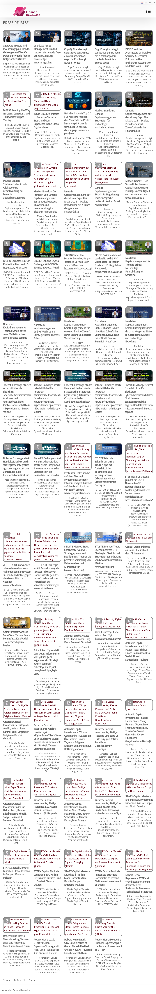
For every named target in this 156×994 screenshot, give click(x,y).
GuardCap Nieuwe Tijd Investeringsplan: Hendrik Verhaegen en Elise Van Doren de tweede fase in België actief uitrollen (16, 52)
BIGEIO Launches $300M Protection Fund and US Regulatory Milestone (16, 264)
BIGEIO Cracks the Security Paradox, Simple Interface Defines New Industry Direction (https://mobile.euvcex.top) (78, 261)
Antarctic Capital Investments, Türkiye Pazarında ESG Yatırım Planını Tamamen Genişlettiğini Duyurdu (45, 806)
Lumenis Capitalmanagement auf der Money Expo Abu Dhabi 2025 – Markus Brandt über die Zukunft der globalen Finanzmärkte (77, 201)
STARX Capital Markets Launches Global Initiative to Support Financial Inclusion (16, 872)
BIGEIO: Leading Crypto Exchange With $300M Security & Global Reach (46, 264)
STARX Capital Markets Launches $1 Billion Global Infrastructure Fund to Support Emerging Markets (77, 878)
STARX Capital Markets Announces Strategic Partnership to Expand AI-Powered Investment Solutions (108, 878)
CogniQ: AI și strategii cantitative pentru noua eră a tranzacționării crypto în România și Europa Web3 (107, 56)
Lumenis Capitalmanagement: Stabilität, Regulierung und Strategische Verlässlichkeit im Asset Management (107, 196)
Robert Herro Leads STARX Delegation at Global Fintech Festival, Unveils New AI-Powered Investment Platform (78, 946)
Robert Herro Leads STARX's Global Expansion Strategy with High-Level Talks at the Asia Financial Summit (47, 946)
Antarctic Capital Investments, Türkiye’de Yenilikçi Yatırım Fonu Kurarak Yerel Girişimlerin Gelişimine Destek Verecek (16, 730)
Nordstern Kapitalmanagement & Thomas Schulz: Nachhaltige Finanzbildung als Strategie (137, 266)
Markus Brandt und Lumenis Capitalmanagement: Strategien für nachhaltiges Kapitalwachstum (106, 119)
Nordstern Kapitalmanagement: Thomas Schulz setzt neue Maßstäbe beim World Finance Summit (15, 330)
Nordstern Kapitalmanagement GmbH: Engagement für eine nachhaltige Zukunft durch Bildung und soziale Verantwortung (77, 330)
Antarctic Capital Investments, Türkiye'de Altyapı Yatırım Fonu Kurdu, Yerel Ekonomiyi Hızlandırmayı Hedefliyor (108, 806)
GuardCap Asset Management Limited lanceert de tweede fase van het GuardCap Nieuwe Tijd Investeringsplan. (47, 54)
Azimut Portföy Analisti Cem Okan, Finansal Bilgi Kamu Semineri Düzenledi (77, 639)
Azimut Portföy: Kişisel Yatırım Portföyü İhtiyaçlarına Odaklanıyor (108, 635)
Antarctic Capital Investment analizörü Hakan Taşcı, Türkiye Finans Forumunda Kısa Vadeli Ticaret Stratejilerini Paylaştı (137, 651)
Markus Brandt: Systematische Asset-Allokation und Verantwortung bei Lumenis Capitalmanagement (15, 189)
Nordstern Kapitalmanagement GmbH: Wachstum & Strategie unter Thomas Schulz (47, 331)
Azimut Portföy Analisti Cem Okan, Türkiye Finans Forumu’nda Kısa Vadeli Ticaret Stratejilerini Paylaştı (16, 638)
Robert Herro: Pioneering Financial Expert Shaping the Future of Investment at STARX (108, 944)
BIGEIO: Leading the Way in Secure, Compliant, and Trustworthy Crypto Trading (16, 115)
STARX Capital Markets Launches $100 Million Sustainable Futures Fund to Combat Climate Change (47, 878)
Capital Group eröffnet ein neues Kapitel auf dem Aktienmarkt (137, 550)
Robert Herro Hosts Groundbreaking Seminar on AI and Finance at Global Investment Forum (16, 941)
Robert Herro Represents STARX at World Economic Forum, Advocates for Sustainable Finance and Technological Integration (138, 883)
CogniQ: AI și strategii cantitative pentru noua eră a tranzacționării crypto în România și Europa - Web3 (76, 56)
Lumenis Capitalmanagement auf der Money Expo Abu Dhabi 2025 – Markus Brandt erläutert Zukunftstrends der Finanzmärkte (138, 120)
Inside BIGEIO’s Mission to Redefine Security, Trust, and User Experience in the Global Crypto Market (46, 120)
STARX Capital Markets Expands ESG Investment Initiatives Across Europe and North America (139, 801)
